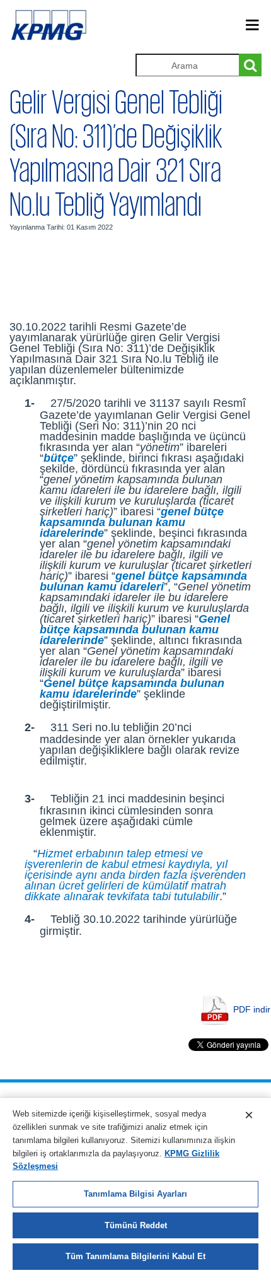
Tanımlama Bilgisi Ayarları (135, 1194)
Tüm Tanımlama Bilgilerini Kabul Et (135, 1256)
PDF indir (251, 1009)
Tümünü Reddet (136, 1225)
